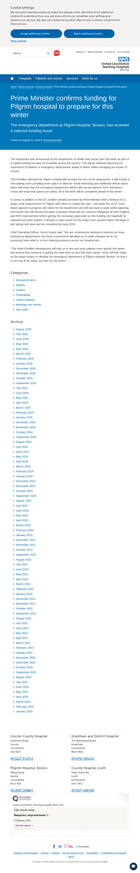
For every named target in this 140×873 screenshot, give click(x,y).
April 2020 (22, 696)
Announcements (44, 87)
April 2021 (22, 638)
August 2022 (23, 559)
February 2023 (25, 530)
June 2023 (22, 510)
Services (72, 78)
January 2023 (24, 535)
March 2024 (23, 466)
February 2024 (25, 471)
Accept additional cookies (35, 33)
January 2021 (24, 652)
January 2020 (24, 711)
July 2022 (22, 564)
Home (13, 87)
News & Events (95, 52)
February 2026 (25, 358)
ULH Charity (123, 52)
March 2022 (23, 584)
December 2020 (25, 657)
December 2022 (25, 539)
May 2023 (22, 515)
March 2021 (23, 642)
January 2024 (24, 476)
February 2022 (25, 588)
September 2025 (26, 383)
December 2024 (25, 422)
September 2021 (26, 613)
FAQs (71, 857)
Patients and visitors (49, 78)
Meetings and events (28, 304)
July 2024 (22, 446)
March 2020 (23, 701)
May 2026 (22, 343)
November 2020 (25, 662)
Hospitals (25, 78)
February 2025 (25, 412)
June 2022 (22, 569)
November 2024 (25, 427)
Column (20, 289)
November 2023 (25, 486)
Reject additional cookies (88, 33)
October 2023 (24, 490)
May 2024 (22, 456)
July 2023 (22, 505)
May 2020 (22, 691)
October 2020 (24, 667)
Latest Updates (25, 299)
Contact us (109, 52)
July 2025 (22, 388)
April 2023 (22, 520)
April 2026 (22, 348)
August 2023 (23, 500)
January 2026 (24, 363)
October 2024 (24, 432)
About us (80, 52)
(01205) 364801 (22, 790)
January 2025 (24, 417)
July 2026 (22, 334)
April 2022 (22, 579)
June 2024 (22, 451)
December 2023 (25, 481)
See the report (23, 825)
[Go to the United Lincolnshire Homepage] (14, 78)
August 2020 (23, 677)
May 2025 (22, 397)
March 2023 (23, 525)
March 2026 (23, 353)
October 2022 (24, 549)
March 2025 (23, 407)
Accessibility (93, 853)
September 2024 (26, 436)
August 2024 (23, 441)
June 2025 (22, 393)
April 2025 (22, 402)
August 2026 (23, 329)
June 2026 (22, 339)
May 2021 (22, 633)
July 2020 (22, 682)
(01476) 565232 (82, 758)
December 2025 (25, 368)
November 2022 (25, 544)
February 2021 (25, 647)
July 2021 (22, 623)
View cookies (18, 40)
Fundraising (23, 294)
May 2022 (22, 574)
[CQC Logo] (22, 801)
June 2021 (22, 628)
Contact (45, 853)
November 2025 (25, 373)
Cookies (55, 853)
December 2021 (25, 598)
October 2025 (24, 378)
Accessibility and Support (113, 853)
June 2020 (22, 686)
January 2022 (24, 593)
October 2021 (24, 608)
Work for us (89, 78)
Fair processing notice (73, 853)
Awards (20, 285)
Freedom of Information (26, 853)
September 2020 (26, 672)
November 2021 (25, 603)
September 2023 (26, 495)
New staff (21, 309)
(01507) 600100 (82, 790)
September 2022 (26, 554)
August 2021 (23, 618)
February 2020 (25, 706)
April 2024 (22, 461)
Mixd (105, 862)
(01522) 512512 (22, 758)
